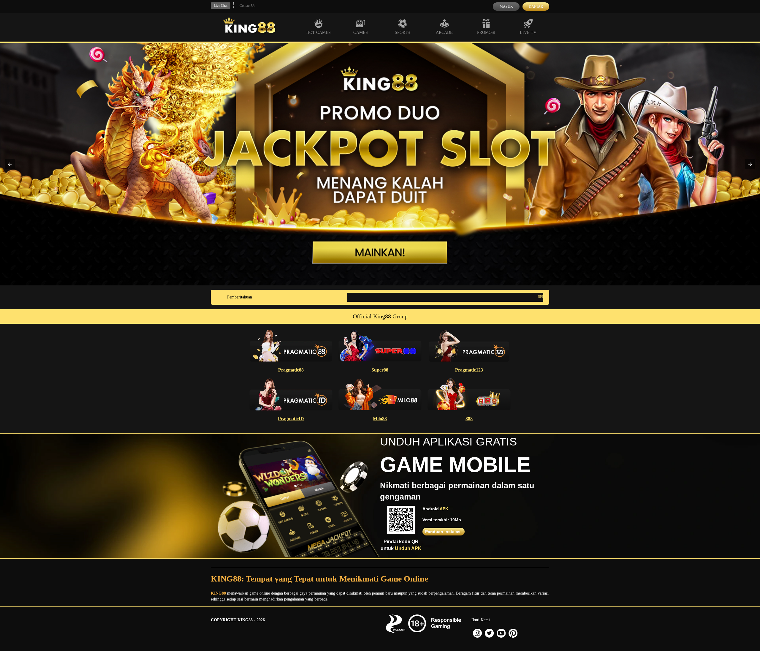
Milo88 (380, 418)
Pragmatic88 (291, 370)
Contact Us (247, 6)
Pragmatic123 (469, 370)
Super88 (379, 370)
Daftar (536, 6)
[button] (10, 164)
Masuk (506, 6)
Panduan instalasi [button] (443, 531)
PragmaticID (291, 418)
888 (469, 418)
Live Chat (220, 6)
